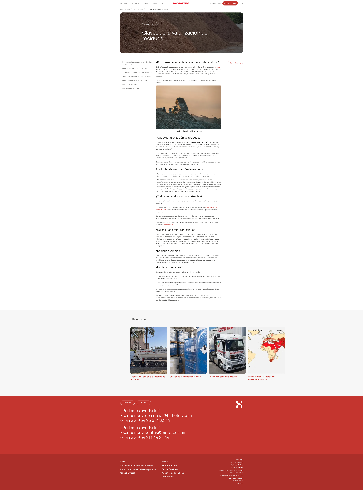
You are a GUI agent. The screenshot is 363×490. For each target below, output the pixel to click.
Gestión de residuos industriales (185, 376)
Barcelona (127, 403)
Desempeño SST (238, 481)
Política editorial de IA (236, 473)
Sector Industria (169, 465)
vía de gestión (168, 225)
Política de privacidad (236, 462)
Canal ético (239, 483)
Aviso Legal (239, 459)
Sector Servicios (170, 469)
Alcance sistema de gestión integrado (231, 475)
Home (122, 9)
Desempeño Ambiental (236, 478)
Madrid (143, 403)
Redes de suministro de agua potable (138, 469)
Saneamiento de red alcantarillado (136, 465)
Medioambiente (138, 9)
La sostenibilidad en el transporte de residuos (147, 378)
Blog (163, 3)
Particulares (168, 476)
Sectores (123, 3)
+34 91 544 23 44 (153, 437)
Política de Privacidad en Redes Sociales (231, 470)
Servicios (134, 3)
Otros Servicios (127, 473)
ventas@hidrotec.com (165, 432)
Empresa (145, 3)
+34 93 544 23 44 (154, 420)
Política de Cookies (237, 465)
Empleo (154, 3)
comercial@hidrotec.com (168, 415)
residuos (217, 67)
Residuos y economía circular (223, 376)
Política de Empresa (237, 467)
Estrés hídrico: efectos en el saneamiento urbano (261, 378)
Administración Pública (173, 473)
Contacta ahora (230, 3)
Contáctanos (234, 63)
